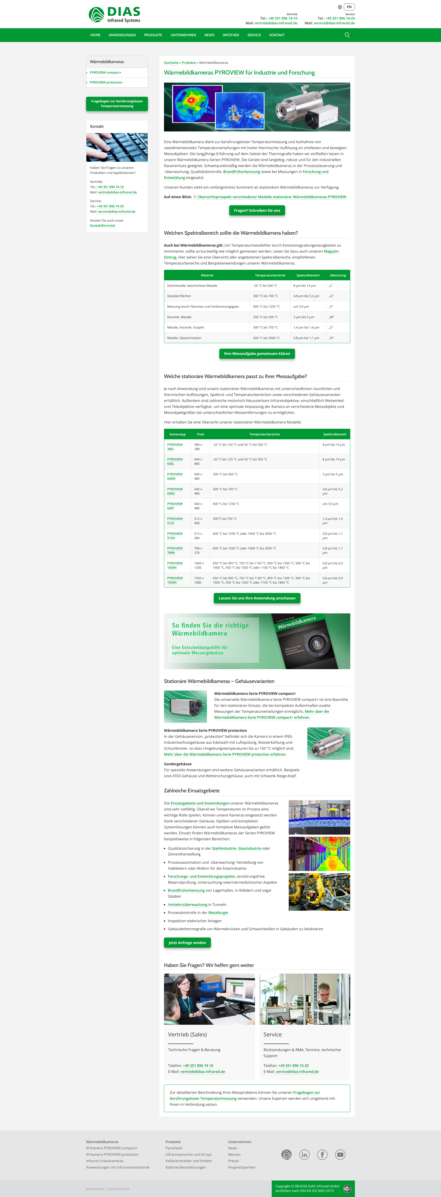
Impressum (95, 1189)
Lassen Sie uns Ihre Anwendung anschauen (257, 598)
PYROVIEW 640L (175, 461)
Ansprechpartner (242, 1167)
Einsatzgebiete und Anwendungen (200, 803)
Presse (233, 1161)
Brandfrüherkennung (241, 171)
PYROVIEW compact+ (105, 72)
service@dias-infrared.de (334, 23)
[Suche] (347, 35)
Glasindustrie (249, 848)
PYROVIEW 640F (175, 505)
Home (95, 35)
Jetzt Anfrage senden (187, 942)
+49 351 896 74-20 (340, 18)
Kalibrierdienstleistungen (186, 1167)
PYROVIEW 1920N (175, 580)
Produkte (153, 35)
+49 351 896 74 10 (198, 1065)
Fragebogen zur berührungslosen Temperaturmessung (117, 103)
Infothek (231, 35)
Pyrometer (174, 1148)
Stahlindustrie (224, 848)
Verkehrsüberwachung (187, 904)
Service (254, 35)
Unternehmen (183, 35)
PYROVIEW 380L (175, 446)
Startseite (171, 63)
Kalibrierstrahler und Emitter (189, 1161)
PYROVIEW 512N (175, 535)
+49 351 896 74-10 (282, 18)
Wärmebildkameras (102, 1142)
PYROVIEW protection (106, 82)
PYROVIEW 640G (175, 491)
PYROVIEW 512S (175, 520)
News (209, 35)
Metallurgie (218, 912)
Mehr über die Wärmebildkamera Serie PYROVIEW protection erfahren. (225, 754)
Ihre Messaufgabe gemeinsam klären (257, 353)
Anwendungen (122, 35)
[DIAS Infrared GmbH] (113, 16)
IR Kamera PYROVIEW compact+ (112, 1148)
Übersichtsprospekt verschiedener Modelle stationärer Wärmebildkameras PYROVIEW (272, 196)
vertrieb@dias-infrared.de (275, 23)
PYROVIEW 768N (175, 550)
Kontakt (277, 35)
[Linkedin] (304, 1155)
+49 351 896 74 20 (293, 1065)
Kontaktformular (103, 225)
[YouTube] (340, 1155)
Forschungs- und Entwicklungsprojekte (201, 876)
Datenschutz (118, 1189)
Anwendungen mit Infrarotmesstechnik (118, 1167)
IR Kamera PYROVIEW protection (112, 1154)
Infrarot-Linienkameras (105, 1161)
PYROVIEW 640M (175, 476)
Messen (234, 1154)
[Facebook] (322, 1155)
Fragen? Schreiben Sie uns (257, 210)
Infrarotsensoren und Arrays (189, 1154)
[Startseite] (286, 1155)
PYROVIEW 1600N (175, 565)
